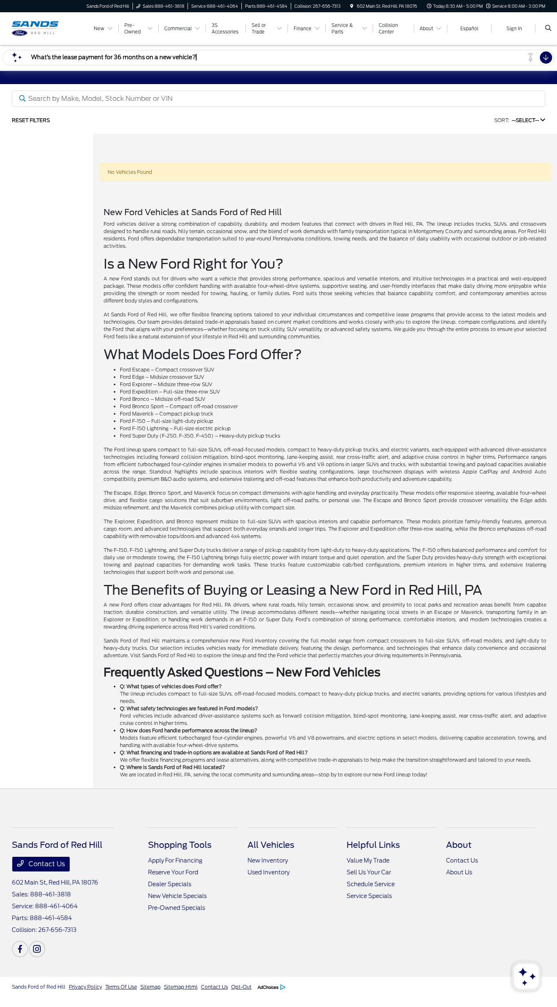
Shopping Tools (180, 845)
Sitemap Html (181, 987)
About (458, 845)
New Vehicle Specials (177, 896)
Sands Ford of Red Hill (39, 987)
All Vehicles (271, 845)
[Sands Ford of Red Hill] (49, 28)
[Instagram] (37, 949)
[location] (352, 6)
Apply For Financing (175, 860)
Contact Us (46, 864)
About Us (459, 872)
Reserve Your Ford (173, 872)
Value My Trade (368, 860)
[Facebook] (20, 949)
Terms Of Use (121, 987)
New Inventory (268, 860)
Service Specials (369, 896)
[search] (548, 28)
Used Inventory (269, 872)
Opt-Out (241, 987)
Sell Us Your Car (369, 872)
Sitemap (150, 987)
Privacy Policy (85, 987)
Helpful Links (373, 845)
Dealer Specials (169, 884)
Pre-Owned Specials (176, 908)
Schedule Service (371, 884)
